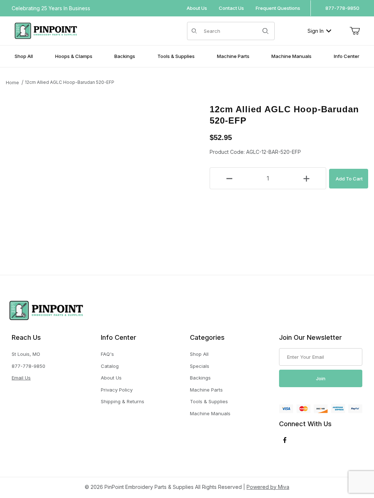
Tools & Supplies (209, 401)
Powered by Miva (268, 487)
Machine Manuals (210, 413)
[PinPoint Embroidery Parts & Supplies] (46, 30)
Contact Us (231, 8)
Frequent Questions (278, 8)
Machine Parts (206, 390)
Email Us (21, 378)
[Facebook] (285, 440)
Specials (199, 366)
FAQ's (107, 354)
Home (12, 82)
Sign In (316, 31)
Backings (200, 378)
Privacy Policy (117, 390)
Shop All (199, 354)
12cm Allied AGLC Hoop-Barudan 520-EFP (69, 82)
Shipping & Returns (122, 401)
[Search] (265, 31)
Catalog (110, 366)
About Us (197, 8)
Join (320, 378)
